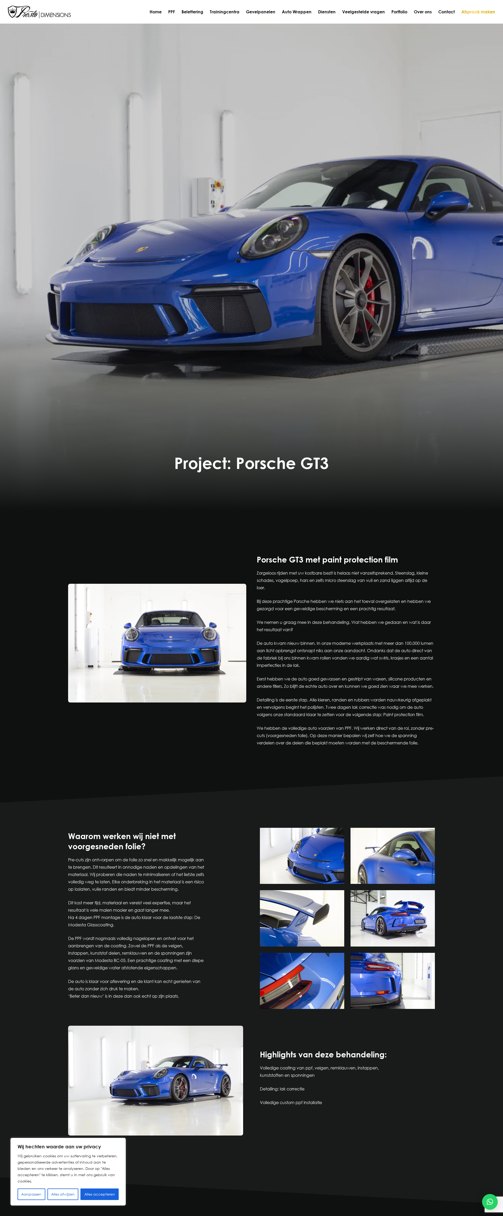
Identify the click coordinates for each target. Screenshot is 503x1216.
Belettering (192, 11)
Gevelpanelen (260, 11)
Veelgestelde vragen (363, 11)
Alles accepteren (99, 1194)
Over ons (423, 11)
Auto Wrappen (296, 11)
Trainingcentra (224, 11)
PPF (171, 11)
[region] (68, 1172)
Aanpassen (31, 1194)
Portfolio (399, 11)
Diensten (327, 11)
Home (156, 11)
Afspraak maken (478, 11)
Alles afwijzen (63, 1194)
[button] (490, 1202)
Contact (446, 11)
